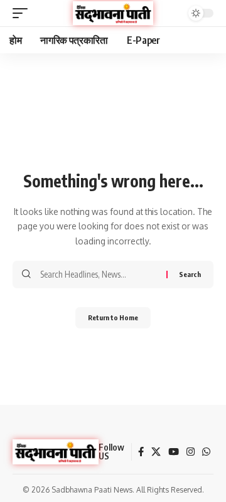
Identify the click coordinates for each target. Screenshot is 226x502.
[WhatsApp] (206, 452)
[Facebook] (141, 452)
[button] (23, 13)
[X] (156, 452)
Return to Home (113, 317)
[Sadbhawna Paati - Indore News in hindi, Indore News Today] (113, 13)
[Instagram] (190, 452)
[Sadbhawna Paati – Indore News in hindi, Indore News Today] (56, 451)
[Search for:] (98, 274)
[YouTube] (173, 452)
